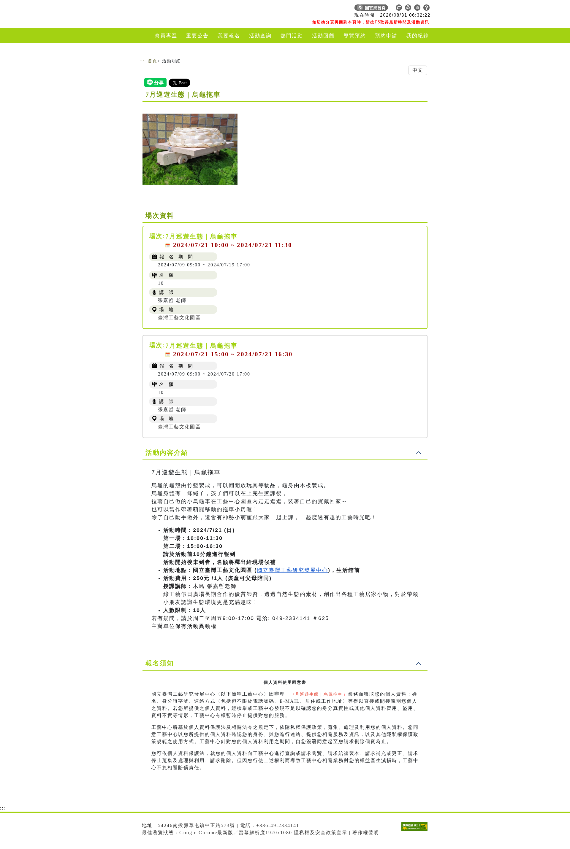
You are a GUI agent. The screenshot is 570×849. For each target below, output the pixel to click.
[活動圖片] (190, 149)
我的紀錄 (417, 36)
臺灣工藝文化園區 (179, 317)
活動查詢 (260, 36)
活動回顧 (323, 36)
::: (142, 61)
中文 (417, 70)
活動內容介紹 (166, 452)
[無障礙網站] (415, 831)
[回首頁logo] (181, 9)
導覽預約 (354, 36)
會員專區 (166, 36)
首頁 (152, 61)
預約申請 (386, 36)
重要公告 (197, 36)
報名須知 (159, 663)
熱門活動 (292, 36)
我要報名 (229, 36)
